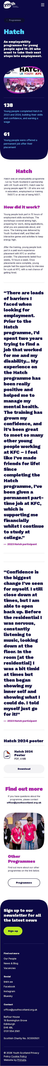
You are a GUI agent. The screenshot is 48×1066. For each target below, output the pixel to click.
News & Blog (11, 963)
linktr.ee (8, 981)
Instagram (9, 991)
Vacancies (10, 968)
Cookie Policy (19, 1056)
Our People (10, 958)
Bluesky (8, 996)
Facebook (9, 986)
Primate (21, 1060)
